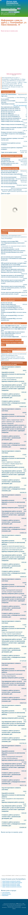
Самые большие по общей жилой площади (12, 882)
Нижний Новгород (6, 894)
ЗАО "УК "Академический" (20, 105)
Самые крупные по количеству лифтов (11, 885)
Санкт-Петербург (6, 892)
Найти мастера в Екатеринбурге (14, 73)
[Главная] (3, 0)
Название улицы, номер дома (8, 8)
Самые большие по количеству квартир (11, 881)
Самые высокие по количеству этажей (11, 884)
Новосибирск (5, 895)
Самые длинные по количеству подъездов (12, 886)
